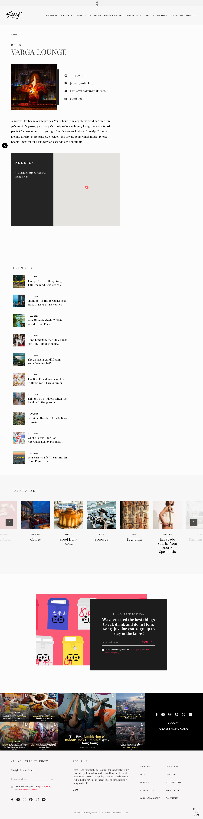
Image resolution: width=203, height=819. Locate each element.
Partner (144, 782)
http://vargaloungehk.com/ (88, 91)
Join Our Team (173, 782)
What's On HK (51, 15)
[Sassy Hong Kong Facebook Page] (157, 715)
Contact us (172, 766)
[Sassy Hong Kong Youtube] (163, 715)
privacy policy (135, 649)
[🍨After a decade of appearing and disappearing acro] (14, 707)
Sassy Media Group (150, 798)
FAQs (142, 774)
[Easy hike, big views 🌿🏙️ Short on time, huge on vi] (130, 707)
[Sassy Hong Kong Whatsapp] (183, 715)
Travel (78, 15)
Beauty (97, 15)
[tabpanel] (40, 281)
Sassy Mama (172, 798)
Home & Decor (134, 15)
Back (15, 35)
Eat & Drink (66, 15)
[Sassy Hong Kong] (14, 15)
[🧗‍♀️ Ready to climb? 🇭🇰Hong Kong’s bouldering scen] (87, 721)
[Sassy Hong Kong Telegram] (190, 715)
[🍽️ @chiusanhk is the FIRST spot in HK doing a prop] (14, 736)
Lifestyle (149, 15)
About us (145, 766)
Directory (191, 15)
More (75, 790)
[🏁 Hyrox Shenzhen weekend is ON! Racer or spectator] (130, 736)
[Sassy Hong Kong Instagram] (169, 715)
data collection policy (28, 789)
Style (88, 15)
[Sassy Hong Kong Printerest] (176, 715)
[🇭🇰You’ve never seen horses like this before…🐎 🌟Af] (43, 736)
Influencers (176, 15)
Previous (9, 531)
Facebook (76, 98)
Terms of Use (172, 790)
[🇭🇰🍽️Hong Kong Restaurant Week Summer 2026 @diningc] (43, 707)
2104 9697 (76, 75)
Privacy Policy (148, 790)
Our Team (171, 774)
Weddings (162, 15)
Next (193, 531)
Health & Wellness (114, 15)
